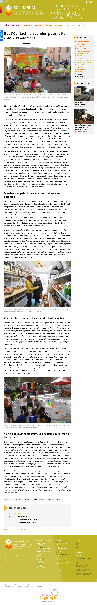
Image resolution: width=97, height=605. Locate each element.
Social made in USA (81, 572)
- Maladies (59, 544)
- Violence (59, 546)
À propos (13, 2)
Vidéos (77, 542)
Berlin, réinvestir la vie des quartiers (83, 559)
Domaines (27, 25)
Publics (38, 25)
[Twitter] (1, 34)
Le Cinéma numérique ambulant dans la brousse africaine (83, 127)
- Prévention (39, 554)
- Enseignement (40, 565)
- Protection (39, 546)
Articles (78, 543)
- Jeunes (58, 551)
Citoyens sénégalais (81, 570)
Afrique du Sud (80, 557)
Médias (48, 25)
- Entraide (39, 559)
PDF (77, 544)
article (77, 106)
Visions (70, 25)
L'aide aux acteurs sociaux (83, 574)
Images (78, 546)
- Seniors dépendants (62, 548)
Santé (38, 552)
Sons (77, 547)
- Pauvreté (59, 559)
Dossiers (59, 25)
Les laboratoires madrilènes (84, 573)
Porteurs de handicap (62, 552)
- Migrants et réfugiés (62, 558)
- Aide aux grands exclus (43, 551)
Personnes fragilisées (62, 542)
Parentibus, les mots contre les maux (82, 103)
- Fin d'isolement (41, 550)
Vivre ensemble (40, 558)
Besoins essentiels (41, 542)
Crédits (27, 554)
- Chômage (59, 556)
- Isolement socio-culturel (63, 565)
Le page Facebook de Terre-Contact (23, 523)
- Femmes (59, 550)
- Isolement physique (62, 563)
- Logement (39, 544)
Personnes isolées (61, 561)
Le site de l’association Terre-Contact (24, 520)
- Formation (39, 566)
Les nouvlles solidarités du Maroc (83, 561)
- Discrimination (60, 547)
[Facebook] (1, 31)
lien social (51, 499)
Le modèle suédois (81, 568)
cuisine (27, 499)
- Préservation (40, 562)
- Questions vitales (61, 543)
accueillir (8, 499)
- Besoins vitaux (40, 543)
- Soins (38, 555)
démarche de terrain (39, 499)
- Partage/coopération (42, 561)
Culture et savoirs (41, 563)
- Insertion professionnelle (43, 548)
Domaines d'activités (43, 540)
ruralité (59, 499)
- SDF (57, 555)
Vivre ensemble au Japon (83, 565)
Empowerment (80, 566)
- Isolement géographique (63, 562)
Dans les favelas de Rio (82, 569)
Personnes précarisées (62, 554)
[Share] (1, 39)
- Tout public (59, 570)
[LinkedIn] (1, 37)
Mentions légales (18, 554)
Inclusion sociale (41, 547)
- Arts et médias (40, 567)
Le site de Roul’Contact (19, 517)
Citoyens (58, 566)
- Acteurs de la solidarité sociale (61, 568)
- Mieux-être (39, 556)
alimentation (18, 499)
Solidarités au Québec (82, 563)
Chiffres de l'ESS (80, 576)
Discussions (82, 25)
